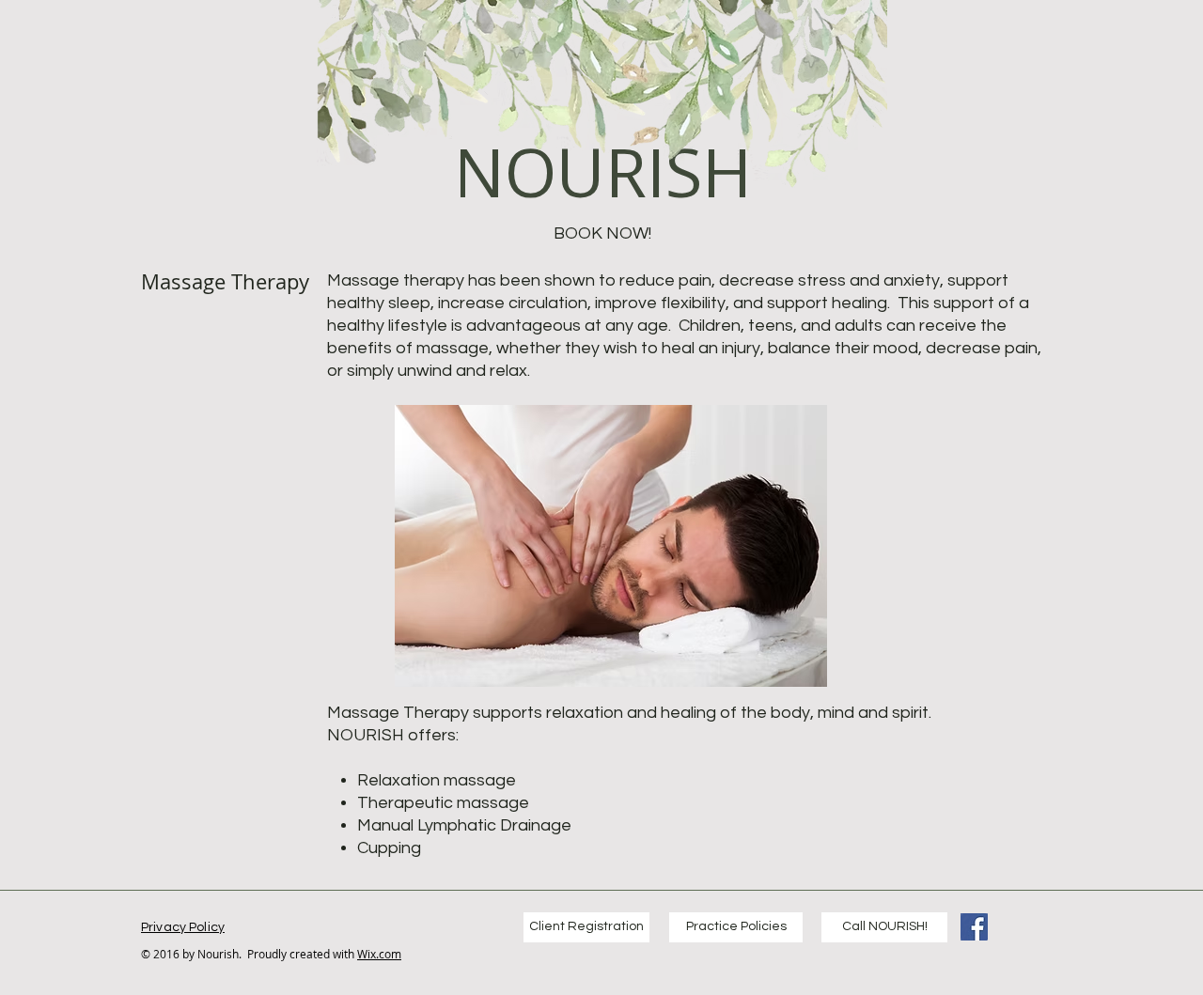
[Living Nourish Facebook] (974, 927)
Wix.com (379, 953)
